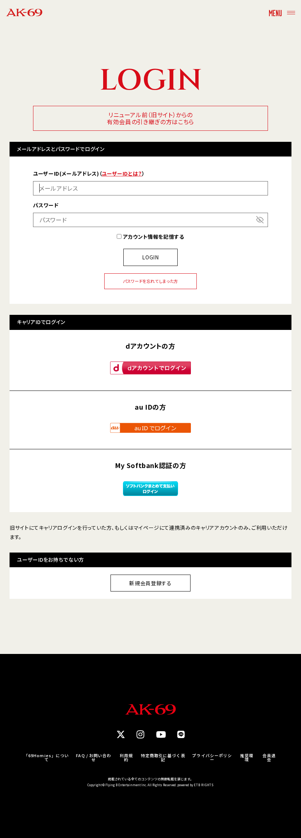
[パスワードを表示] (260, 219)
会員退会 (269, 758)
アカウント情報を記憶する (153, 236)
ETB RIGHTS (204, 785)
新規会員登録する (150, 583)
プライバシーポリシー (212, 758)
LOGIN (150, 257)
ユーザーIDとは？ (122, 173)
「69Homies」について (46, 758)
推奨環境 (246, 758)
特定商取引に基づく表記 (163, 758)
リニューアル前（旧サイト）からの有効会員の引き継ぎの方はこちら (150, 118)
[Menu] (291, 12)
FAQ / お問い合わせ (93, 758)
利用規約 (126, 758)
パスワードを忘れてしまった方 (150, 281)
